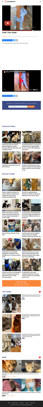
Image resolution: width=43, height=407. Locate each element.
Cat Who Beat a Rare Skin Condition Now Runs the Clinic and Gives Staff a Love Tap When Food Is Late (31, 275)
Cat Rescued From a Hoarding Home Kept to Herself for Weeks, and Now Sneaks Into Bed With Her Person (31, 316)
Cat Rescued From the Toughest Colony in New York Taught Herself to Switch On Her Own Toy (31, 234)
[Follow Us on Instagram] (21, 284)
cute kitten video (5, 98)
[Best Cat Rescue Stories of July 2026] (11, 225)
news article (16, 98)
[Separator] (17, 40)
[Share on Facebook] (7, 40)
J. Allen (7, 395)
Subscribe (31, 106)
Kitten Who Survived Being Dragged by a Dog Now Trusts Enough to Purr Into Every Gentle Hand (11, 254)
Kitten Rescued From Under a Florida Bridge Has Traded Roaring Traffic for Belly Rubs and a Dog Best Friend (11, 147)
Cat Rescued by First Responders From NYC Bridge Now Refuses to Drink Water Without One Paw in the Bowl (31, 215)
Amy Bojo (4, 36)
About (9, 402)
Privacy (27, 402)
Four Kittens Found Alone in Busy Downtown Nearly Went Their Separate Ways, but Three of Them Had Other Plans (31, 335)
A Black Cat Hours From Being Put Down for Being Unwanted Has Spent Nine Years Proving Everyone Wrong (11, 275)
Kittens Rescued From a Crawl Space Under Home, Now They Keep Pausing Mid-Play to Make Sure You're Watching (30, 254)
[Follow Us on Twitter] (19, 284)
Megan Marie (8, 376)
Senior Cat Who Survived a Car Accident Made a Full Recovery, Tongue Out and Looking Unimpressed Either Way (10, 194)
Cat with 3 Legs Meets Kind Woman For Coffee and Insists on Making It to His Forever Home (31, 193)
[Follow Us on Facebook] (16, 284)
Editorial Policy (15, 402)
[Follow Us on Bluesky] (24, 284)
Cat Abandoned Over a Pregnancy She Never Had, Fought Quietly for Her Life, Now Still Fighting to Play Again (31, 147)
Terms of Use (32, 402)
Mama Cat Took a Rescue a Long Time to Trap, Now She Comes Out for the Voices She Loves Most (31, 296)
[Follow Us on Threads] (27, 284)
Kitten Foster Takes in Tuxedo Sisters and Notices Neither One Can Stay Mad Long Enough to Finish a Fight (11, 215)
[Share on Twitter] (14, 40)
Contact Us (22, 402)
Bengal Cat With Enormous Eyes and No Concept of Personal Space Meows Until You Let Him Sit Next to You (31, 167)
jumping (11, 98)
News (3, 142)
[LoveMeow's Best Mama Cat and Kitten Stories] (11, 157)
